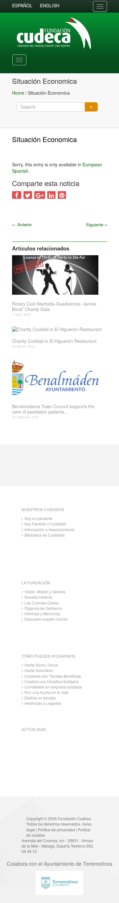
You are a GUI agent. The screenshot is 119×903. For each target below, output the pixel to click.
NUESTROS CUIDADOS (43, 509)
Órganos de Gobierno (43, 608)
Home (18, 93)
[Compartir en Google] (39, 195)
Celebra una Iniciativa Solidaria (51, 681)
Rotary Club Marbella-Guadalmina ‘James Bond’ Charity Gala (54, 306)
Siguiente (96, 224)
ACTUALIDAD (34, 729)
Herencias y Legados (42, 703)
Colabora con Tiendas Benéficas (52, 676)
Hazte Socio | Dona (41, 665)
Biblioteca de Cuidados (44, 535)
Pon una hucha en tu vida (46, 692)
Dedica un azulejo (40, 697)
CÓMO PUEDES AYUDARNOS (48, 656)
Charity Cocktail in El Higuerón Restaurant (54, 341)
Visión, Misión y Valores (44, 591)
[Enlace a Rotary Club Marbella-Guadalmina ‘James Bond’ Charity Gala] (57, 275)
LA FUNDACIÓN (36, 582)
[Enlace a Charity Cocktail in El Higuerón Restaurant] (57, 329)
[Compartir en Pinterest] (61, 195)
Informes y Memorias (42, 613)
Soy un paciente (38, 518)
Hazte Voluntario (38, 670)
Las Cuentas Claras (41, 602)
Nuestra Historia (38, 597)
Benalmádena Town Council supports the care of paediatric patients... (53, 409)
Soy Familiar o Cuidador (45, 523)
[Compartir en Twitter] (27, 195)
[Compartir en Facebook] (17, 195)
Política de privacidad (56, 829)
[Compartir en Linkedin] (51, 195)
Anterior (22, 224)
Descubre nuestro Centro (46, 619)
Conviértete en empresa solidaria (53, 687)
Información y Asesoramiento (49, 529)
